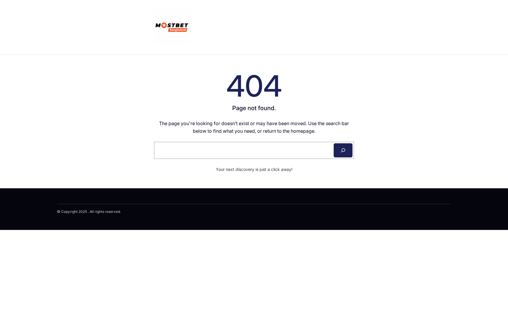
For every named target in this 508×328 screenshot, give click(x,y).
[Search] (343, 150)
